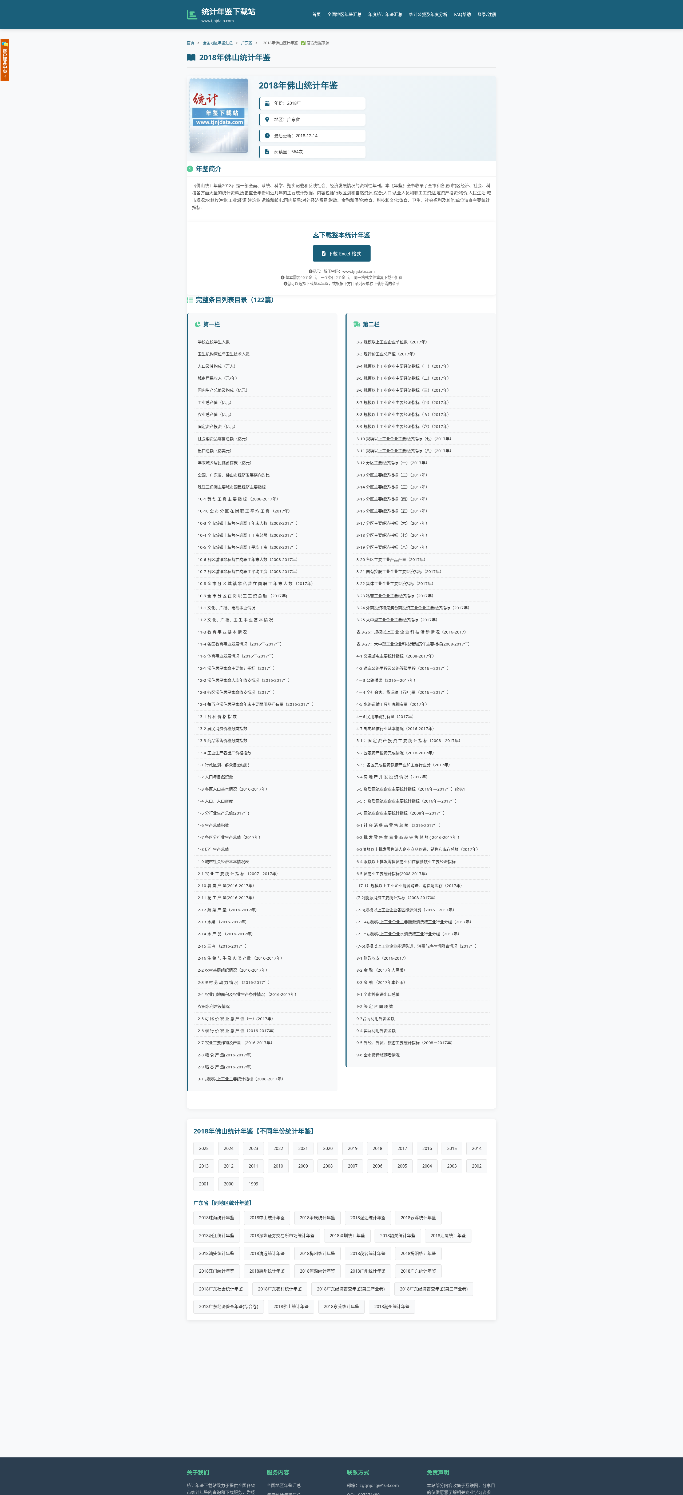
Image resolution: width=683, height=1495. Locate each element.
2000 (228, 1184)
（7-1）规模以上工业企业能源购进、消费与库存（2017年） (410, 885)
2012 (228, 1166)
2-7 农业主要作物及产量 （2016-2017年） (236, 1042)
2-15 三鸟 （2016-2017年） (223, 946)
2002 (477, 1166)
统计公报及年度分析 (428, 14)
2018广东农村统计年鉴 (280, 1289)
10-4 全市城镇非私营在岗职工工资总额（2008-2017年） (249, 535)
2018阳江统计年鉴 (216, 1236)
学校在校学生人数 (214, 341)
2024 (228, 1148)
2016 (427, 1148)
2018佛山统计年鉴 (291, 1306)
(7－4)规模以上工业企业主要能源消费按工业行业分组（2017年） (415, 921)
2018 (377, 1148)
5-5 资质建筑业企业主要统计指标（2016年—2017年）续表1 (410, 789)
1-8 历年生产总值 (213, 849)
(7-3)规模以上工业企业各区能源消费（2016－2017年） (406, 909)
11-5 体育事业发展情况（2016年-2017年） (237, 656)
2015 (452, 1148)
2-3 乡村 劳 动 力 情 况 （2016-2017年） (235, 982)
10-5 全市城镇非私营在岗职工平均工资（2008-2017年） (249, 547)
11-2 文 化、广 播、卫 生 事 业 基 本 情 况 (235, 619)
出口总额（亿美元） (216, 450)
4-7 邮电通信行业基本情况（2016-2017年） (396, 728)
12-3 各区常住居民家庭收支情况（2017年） (237, 692)
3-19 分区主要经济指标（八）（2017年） (393, 547)
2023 (253, 1148)
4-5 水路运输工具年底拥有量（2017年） (392, 704)
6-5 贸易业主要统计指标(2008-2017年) (391, 873)
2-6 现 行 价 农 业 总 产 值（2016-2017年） (237, 1030)
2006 (377, 1166)
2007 (353, 1166)
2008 (328, 1166)
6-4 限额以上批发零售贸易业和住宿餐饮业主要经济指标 (406, 861)
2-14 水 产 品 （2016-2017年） (226, 933)
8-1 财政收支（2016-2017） (382, 958)
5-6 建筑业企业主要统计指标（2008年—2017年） (401, 813)
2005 (402, 1166)
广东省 (246, 42)
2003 (452, 1166)
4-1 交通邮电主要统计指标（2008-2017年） (396, 656)
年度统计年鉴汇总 (385, 14)
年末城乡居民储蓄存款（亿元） (226, 462)
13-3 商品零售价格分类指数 (222, 740)
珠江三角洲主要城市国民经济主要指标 (232, 487)
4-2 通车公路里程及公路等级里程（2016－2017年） (403, 668)
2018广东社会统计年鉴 (221, 1289)
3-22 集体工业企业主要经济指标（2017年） (396, 583)
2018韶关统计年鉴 (397, 1236)
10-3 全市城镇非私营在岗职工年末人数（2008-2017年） (249, 523)
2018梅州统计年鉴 (317, 1253)
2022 (278, 1148)
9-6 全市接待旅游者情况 (378, 1054)
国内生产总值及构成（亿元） (224, 390)
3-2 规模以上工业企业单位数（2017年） (392, 341)
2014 (477, 1148)
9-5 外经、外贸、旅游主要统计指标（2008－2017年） (405, 1042)
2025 (204, 1148)
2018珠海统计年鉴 (216, 1218)
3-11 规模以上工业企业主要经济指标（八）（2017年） (405, 450)
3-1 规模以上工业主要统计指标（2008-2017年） (241, 1078)
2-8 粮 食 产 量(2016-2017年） (226, 1054)
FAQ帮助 (462, 14)
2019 (353, 1148)
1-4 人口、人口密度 (215, 801)
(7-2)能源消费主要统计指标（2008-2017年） (397, 897)
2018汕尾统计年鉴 (448, 1236)
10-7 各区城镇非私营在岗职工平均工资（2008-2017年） (249, 571)
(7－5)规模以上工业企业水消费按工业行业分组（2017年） (409, 933)
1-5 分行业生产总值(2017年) (223, 813)
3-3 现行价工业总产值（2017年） (386, 353)
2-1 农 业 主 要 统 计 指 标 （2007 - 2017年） (239, 873)
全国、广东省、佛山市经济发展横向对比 (234, 475)
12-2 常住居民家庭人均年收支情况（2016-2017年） (245, 680)
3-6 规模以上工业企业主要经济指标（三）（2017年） (403, 390)
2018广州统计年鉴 (368, 1271)
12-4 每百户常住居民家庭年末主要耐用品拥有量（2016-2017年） (257, 704)
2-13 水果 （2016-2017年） (223, 921)
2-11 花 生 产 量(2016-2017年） (227, 897)
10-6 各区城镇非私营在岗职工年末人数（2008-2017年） (249, 559)
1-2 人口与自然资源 (215, 776)
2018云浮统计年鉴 (418, 1218)
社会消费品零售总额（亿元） (224, 438)
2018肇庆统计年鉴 (317, 1218)
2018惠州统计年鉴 (267, 1271)
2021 (303, 1148)
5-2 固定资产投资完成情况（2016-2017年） (396, 752)
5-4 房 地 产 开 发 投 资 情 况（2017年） (393, 776)
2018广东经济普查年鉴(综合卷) (228, 1306)
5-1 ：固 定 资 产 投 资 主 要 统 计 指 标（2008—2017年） (409, 740)
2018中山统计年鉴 (267, 1218)
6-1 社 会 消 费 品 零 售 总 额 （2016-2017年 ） (399, 825)
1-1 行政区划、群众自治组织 (223, 764)
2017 (402, 1148)
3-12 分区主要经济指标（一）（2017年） (393, 462)
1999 (253, 1184)
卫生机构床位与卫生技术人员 (224, 353)
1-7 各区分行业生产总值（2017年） (230, 837)
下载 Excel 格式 (344, 253)
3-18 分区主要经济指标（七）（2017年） (393, 535)
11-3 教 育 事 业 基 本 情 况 (222, 632)
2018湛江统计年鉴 (368, 1218)
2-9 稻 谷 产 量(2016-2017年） (226, 1066)
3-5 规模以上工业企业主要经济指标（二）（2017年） (403, 378)
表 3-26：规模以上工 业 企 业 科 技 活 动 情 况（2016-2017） (412, 632)
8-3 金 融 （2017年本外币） (381, 982)
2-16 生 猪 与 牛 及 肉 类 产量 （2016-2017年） (241, 958)
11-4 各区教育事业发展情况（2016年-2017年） (241, 644)
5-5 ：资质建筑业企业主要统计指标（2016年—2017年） (407, 801)
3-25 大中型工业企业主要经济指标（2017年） (398, 619)
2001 (204, 1184)
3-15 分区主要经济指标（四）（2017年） (393, 499)
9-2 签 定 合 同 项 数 (374, 1006)
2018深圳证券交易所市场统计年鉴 (282, 1236)
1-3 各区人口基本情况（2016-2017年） (233, 789)
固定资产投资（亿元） (218, 426)
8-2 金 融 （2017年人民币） (381, 970)
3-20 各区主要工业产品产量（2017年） (392, 559)
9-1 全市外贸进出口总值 (378, 994)
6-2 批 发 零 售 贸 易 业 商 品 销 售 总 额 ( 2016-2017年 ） (409, 837)
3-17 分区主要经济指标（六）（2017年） (393, 523)
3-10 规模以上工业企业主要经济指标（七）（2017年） (405, 438)
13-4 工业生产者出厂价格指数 (224, 752)
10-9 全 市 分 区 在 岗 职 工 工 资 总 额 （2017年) (242, 595)
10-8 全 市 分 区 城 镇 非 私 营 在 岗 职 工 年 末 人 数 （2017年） (256, 583)
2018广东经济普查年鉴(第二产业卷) (351, 1289)
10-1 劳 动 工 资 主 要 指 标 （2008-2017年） (239, 499)
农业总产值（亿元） (216, 414)
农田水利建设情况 (214, 1006)
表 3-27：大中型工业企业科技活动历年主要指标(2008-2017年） (414, 644)
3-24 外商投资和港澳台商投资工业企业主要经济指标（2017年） (414, 607)
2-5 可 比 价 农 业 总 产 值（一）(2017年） (236, 1018)
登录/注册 (487, 14)
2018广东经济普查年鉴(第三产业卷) (434, 1289)
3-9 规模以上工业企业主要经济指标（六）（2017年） (403, 426)
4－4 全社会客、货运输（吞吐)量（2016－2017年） (403, 692)
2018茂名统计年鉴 (368, 1253)
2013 (204, 1166)
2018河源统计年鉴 (317, 1271)
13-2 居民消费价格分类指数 (222, 728)
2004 (427, 1166)
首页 (316, 14)
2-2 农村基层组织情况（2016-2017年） (233, 970)
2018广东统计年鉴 (418, 1271)
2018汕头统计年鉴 (216, 1253)
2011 (253, 1166)
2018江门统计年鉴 (216, 1271)
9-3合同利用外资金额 (375, 1018)
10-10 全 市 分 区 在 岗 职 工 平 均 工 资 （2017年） (245, 511)
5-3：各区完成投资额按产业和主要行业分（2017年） (404, 764)
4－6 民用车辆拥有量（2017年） (386, 716)
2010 (278, 1166)
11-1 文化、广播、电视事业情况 (226, 607)
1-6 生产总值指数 (213, 825)
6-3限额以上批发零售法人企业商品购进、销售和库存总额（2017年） (418, 849)
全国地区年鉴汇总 (344, 14)
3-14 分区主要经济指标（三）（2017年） (393, 487)
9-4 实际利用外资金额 (376, 1030)
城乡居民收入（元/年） (218, 378)
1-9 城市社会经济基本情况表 (223, 861)
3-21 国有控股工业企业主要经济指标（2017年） (400, 571)
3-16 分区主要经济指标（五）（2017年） (393, 511)
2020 (328, 1148)
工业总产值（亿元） (216, 402)
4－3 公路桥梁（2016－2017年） (387, 680)
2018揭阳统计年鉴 (418, 1253)
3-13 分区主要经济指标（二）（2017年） (393, 475)
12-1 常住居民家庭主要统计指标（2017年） (237, 668)
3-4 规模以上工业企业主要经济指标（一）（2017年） (403, 366)
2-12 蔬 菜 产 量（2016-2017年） (228, 909)
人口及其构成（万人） (218, 366)
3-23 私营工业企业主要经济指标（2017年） (396, 595)
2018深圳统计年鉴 (347, 1236)
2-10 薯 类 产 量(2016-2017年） (227, 885)
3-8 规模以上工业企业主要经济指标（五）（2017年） (403, 414)
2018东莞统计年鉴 (341, 1306)
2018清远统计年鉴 (267, 1253)
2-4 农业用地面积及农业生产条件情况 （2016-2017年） (248, 994)
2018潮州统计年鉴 (392, 1306)
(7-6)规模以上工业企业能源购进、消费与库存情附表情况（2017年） (417, 946)
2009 (303, 1166)
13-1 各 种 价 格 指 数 (217, 716)
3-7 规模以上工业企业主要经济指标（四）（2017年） (403, 402)
